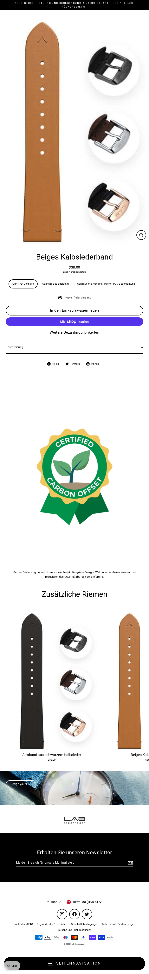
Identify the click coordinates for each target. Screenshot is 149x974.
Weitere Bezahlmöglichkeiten (74, 332)
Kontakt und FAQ (23, 924)
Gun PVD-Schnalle (23, 283)
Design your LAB (21, 784)
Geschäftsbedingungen (84, 924)
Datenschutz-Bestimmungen (118, 924)
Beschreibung (14, 347)
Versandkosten (77, 272)
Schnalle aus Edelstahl (55, 283)
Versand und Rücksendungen (74, 929)
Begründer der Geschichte (52, 924)
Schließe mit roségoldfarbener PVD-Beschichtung (106, 283)
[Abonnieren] (130, 863)
